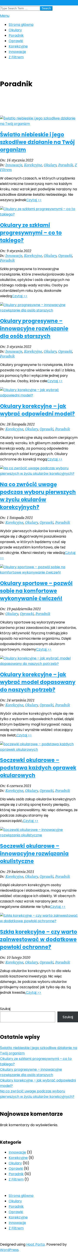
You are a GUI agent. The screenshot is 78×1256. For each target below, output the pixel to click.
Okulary (50, 165)
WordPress (9, 1249)
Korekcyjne (33, 165)
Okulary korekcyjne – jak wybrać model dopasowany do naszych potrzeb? (37, 682)
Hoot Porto (35, 1244)
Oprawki (65, 255)
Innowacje (13, 165)
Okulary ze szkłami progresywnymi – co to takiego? (31, 233)
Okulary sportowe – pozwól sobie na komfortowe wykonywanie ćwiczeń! (36, 591)
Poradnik (65, 165)
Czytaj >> (34, 199)
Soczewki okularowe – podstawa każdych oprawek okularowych (38, 768)
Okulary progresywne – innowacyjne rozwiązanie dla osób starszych (34, 328)
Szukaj (5, 1008)
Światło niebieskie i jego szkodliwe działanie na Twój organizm (37, 142)
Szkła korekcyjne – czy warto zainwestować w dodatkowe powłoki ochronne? (38, 939)
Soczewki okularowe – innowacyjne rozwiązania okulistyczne (34, 853)
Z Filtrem (16, 1179)
